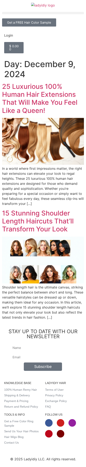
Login (8, 35)
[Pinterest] (49, 434)
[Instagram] (72, 423)
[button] (43, 13)
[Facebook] (49, 423)
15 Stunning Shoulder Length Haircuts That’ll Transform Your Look (38, 221)
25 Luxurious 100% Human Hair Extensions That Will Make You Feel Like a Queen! (39, 98)
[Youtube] (60, 423)
